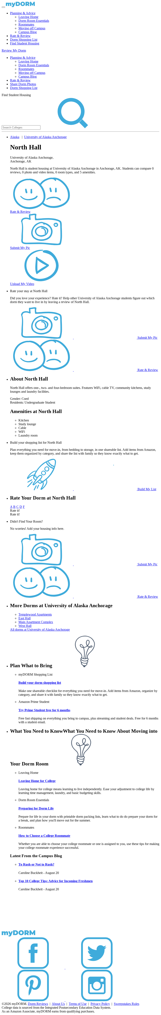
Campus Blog (27, 32)
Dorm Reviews (38, 1004)
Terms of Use (78, 1004)
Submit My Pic (20, 248)
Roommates (26, 24)
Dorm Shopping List (23, 39)
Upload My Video (22, 284)
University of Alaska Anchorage (45, 137)
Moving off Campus (31, 28)
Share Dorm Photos (23, 84)
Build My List (146, 489)
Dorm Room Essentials (33, 20)
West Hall (24, 626)
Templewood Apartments (35, 614)
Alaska (14, 137)
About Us (58, 1004)
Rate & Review (20, 36)
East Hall (24, 618)
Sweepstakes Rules (126, 1004)
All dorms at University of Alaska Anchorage (40, 629)
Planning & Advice (22, 13)
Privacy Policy (100, 1004)
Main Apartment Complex (35, 622)
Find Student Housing (24, 43)
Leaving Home (28, 17)
